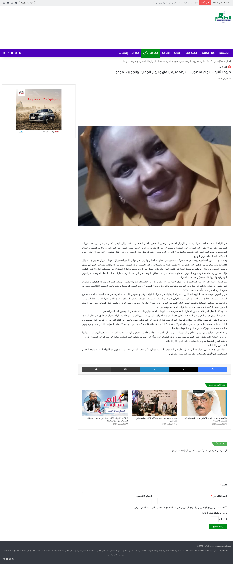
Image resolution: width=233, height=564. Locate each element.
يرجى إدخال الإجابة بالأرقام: (214, 513)
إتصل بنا (123, 52)
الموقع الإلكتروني (144, 496)
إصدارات (216, 61)
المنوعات (191, 52)
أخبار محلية (208, 52)
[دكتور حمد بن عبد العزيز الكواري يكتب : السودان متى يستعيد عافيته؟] (204, 402)
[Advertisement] (77, 27)
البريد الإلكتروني (219, 496)
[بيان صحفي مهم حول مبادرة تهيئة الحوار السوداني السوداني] (154, 402)
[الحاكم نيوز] (223, 17)
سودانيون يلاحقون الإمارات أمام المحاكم (181, 2)
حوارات (135, 52)
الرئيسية (224, 52)
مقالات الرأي (150, 52)
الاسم (223, 484)
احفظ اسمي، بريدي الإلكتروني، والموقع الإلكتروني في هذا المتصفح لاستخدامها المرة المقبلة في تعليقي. (179, 507)
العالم (177, 52)
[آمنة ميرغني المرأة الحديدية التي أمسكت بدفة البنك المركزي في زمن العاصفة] (105, 402)
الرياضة (166, 52)
